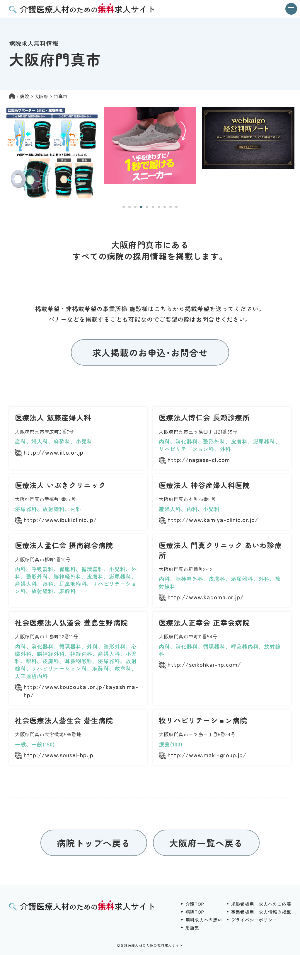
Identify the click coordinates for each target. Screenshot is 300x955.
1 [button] (124, 207)
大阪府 (41, 96)
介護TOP (194, 904)
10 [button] (176, 207)
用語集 (192, 928)
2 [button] (129, 207)
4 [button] (141, 207)
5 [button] (147, 207)
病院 (24, 96)
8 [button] (165, 207)
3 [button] (135, 207)
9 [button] (170, 207)
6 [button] (153, 207)
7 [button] (159, 207)
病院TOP (194, 912)
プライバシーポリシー (254, 920)
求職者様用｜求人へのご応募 (261, 904)
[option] (52, 153)
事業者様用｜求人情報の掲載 (261, 912)
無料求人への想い (203, 920)
